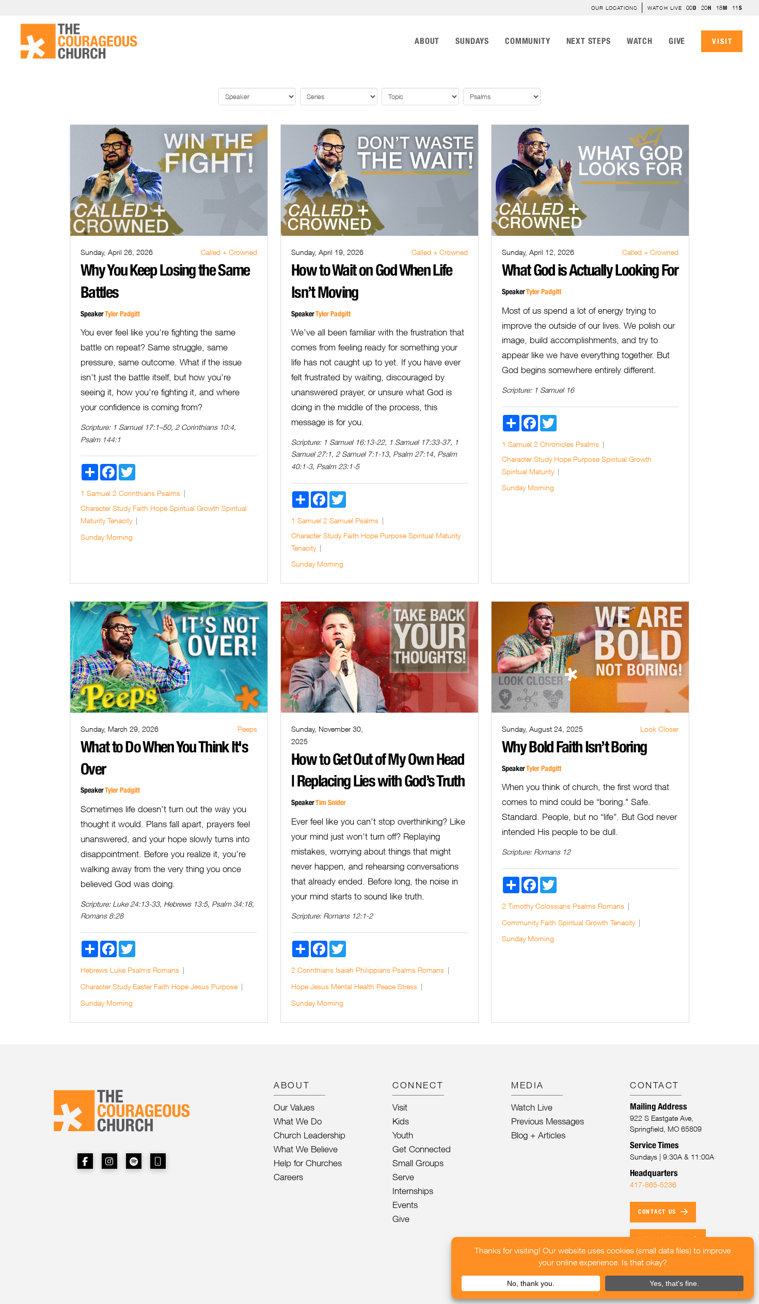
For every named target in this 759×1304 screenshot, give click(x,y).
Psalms (168, 493)
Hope (158, 508)
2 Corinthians (134, 493)
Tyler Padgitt (122, 314)
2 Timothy (517, 905)
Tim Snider (330, 802)
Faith (140, 508)
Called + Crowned (229, 252)
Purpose (393, 535)
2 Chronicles (554, 444)
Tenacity (119, 520)
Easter (142, 986)
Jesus (200, 986)
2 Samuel (338, 520)
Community (520, 922)
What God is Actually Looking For (590, 270)
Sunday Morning (107, 537)
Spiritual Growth (194, 508)
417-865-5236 (653, 1184)
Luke (117, 969)
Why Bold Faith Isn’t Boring (574, 746)
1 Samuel (95, 493)
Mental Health (352, 986)
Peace (386, 986)
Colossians (553, 905)
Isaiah (345, 969)
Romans (166, 969)
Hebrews (94, 969)
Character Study (106, 508)
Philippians (373, 969)
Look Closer (659, 729)
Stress (407, 986)
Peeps (247, 729)
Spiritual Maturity (434, 535)
